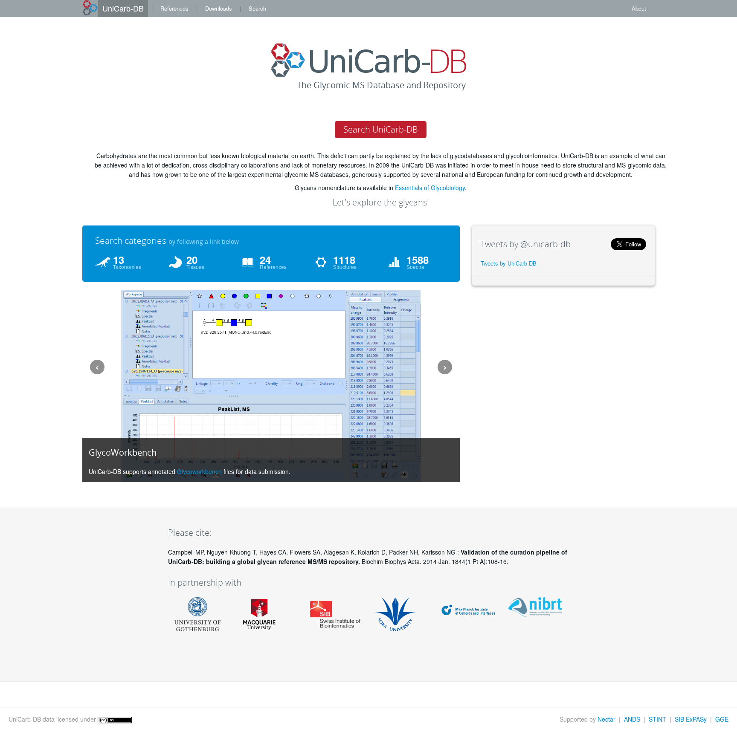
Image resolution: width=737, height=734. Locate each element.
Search (257, 8)
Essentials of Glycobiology (430, 187)
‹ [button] (97, 366)
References (174, 8)
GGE (721, 719)
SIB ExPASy (691, 719)
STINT (657, 719)
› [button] (445, 366)
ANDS (632, 719)
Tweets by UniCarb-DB (509, 263)
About (639, 8)
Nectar (606, 719)
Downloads (218, 8)
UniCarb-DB (123, 8)
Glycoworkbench (199, 471)
